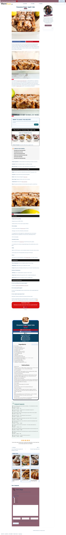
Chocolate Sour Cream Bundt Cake (19, 150)
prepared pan (22, 241)
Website (32, 518)
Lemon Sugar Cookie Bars (18, 156)
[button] (18, 41)
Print (26, 333)
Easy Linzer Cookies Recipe (34, 465)
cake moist (25, 176)
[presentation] (16, 460)
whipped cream (27, 257)
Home (21, 10)
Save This (36, 124)
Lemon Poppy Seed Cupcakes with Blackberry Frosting (17, 449)
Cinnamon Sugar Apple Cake (21, 80)
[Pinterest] (17, 1)
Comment (15, 505)
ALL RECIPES (25, 3)
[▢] (13, 345)
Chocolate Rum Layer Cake (18, 151)
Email (23, 518)
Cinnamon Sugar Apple (23, 169)
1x (32, 344)
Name (14, 518)
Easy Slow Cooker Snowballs (16, 465)
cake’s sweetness (24, 181)
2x (34, 344)
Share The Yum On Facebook (26, 331)
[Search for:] (59, 3)
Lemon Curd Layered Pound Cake (19, 153)
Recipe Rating (15, 493)
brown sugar (23, 228)
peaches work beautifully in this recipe (22, 285)
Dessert (25, 8)
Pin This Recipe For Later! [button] (26, 329)
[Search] (52, 28)
